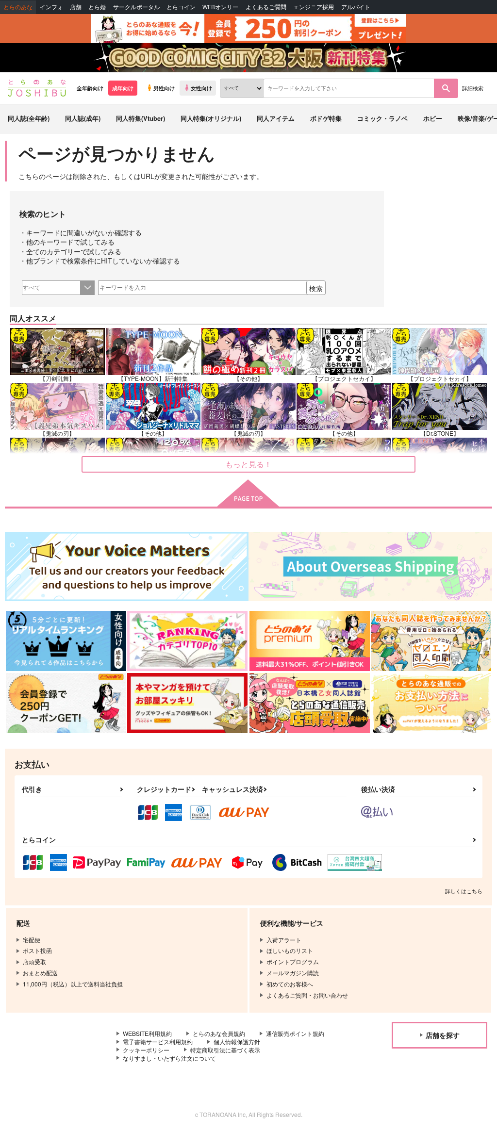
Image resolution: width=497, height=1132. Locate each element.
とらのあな (18, 7)
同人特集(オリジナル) (211, 118)
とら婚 (97, 7)
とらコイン (181, 7)
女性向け (201, 88)
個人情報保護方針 (237, 1041)
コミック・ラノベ (382, 118)
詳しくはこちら (463, 891)
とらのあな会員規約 (219, 1033)
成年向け (122, 88)
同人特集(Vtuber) (140, 118)
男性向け (164, 88)
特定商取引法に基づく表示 (225, 1050)
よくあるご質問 (266, 7)
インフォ (51, 7)
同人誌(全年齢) (29, 118)
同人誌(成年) (82, 118)
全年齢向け (90, 88)
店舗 (76, 7)
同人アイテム (276, 118)
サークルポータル (136, 7)
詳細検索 (472, 88)
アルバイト (355, 7)
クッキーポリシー (146, 1050)
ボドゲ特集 (326, 118)
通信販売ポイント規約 (295, 1033)
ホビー (432, 118)
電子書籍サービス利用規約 (158, 1041)
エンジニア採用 (313, 7)
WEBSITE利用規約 (147, 1033)
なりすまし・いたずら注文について (169, 1058)
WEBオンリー (220, 7)
